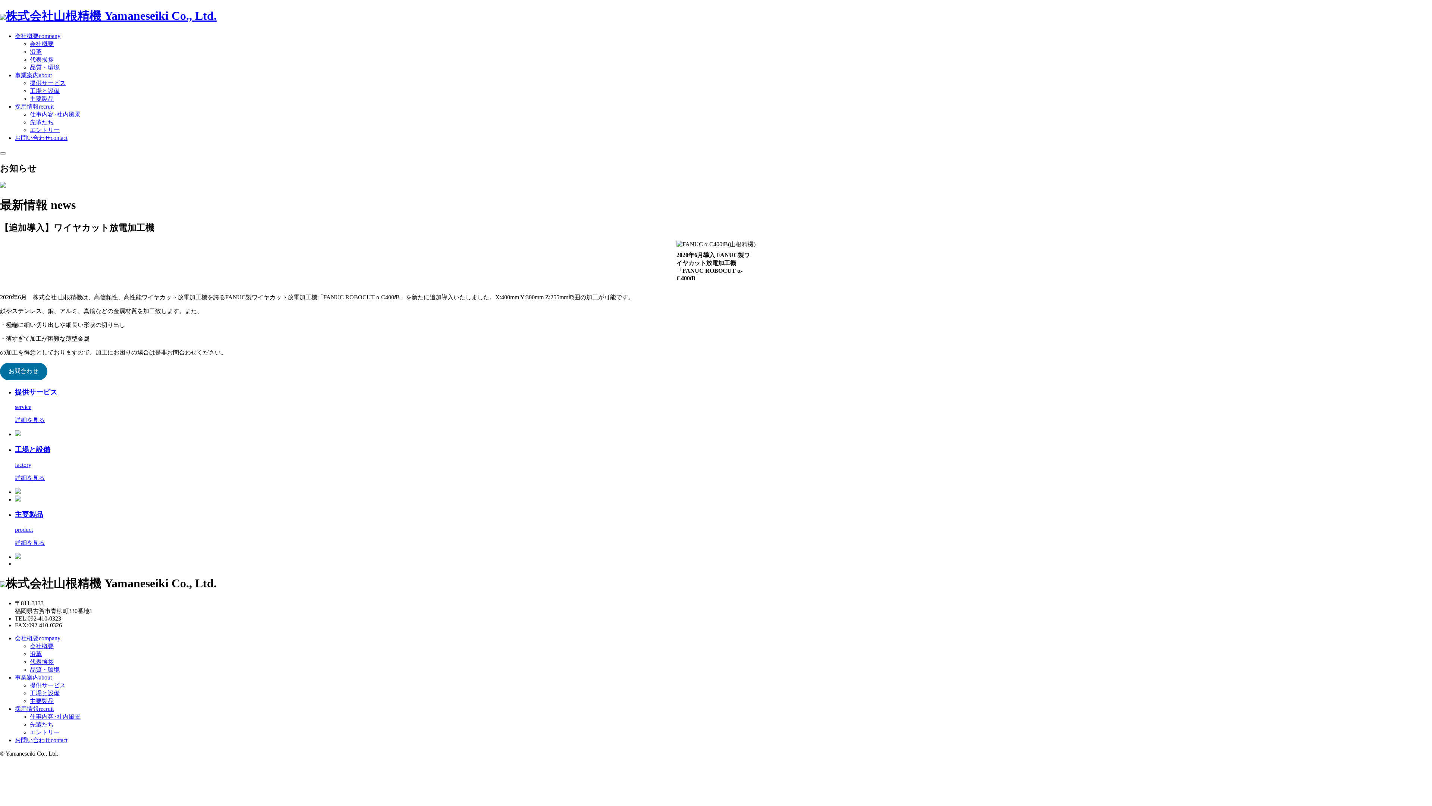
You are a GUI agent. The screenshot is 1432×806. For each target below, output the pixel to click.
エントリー (45, 130)
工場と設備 (45, 91)
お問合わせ (23, 371)
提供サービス (48, 83)
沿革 (36, 52)
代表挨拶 (42, 59)
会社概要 (42, 44)
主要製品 (42, 99)
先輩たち (42, 122)
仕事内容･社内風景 (55, 114)
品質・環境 (45, 67)
